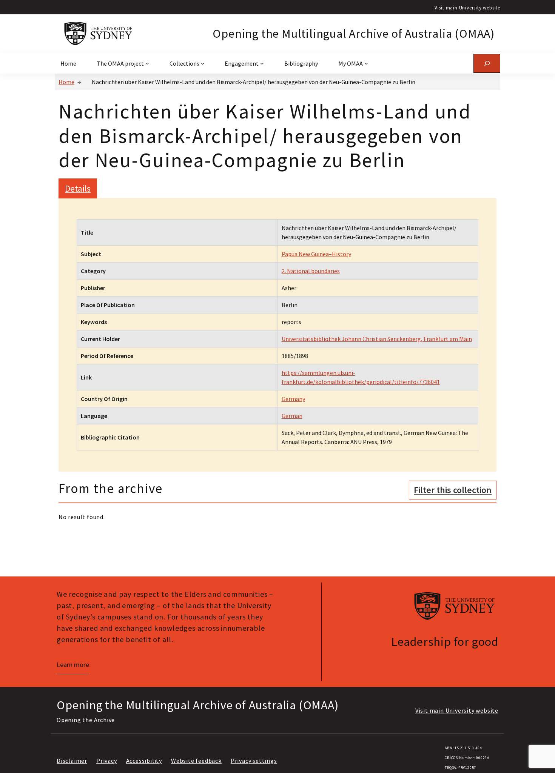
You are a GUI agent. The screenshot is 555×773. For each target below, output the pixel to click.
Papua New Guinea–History (316, 254)
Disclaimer (72, 760)
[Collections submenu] (203, 63)
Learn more (73, 664)
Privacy (106, 760)
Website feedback (196, 760)
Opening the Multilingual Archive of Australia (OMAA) (354, 33)
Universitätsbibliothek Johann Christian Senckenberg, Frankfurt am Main (377, 339)
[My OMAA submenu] (366, 63)
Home (66, 82)
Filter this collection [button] (453, 490)
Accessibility (144, 760)
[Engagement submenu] (262, 63)
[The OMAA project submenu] (147, 63)
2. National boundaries (311, 271)
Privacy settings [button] (254, 760)
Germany (293, 399)
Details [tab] (78, 188)
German (292, 416)
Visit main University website (467, 8)
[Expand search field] (486, 63)
